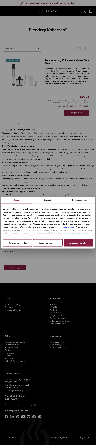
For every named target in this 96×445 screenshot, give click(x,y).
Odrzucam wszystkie (17, 243)
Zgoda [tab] (17, 200)
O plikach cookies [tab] (79, 200)
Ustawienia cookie (46, 243)
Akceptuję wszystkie (78, 243)
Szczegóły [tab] (48, 200)
